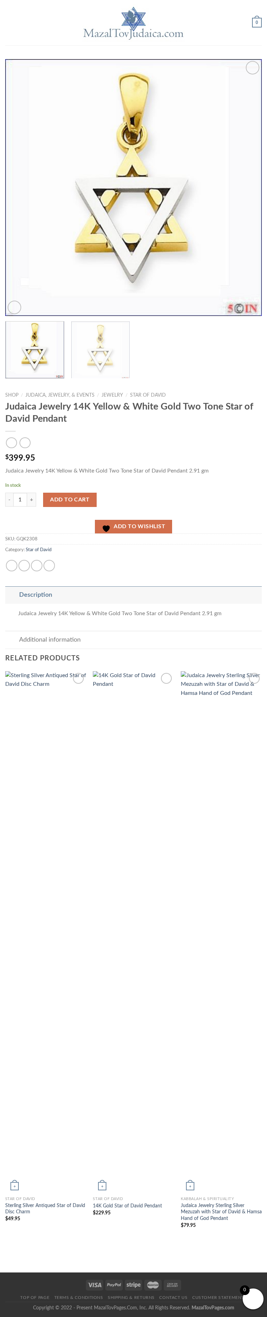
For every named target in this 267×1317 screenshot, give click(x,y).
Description (35, 595)
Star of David (148, 395)
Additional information (50, 640)
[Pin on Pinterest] (49, 565)
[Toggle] (12, 594)
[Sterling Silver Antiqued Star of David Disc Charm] (45, 932)
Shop (11, 395)
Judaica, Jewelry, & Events (60, 395)
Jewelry (112, 395)
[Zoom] (14, 307)
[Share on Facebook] (11, 565)
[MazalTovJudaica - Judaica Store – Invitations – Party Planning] (133, 22)
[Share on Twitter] (24, 565)
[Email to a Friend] (36, 565)
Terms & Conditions (78, 1297)
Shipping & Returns (131, 1297)
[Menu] (9, 22)
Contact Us (173, 1297)
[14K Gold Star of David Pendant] (133, 932)
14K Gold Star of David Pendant (127, 1205)
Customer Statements (219, 1297)
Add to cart (69, 499)
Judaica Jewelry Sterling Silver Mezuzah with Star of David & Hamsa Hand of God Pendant (221, 1212)
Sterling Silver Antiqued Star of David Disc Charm (45, 1209)
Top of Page (34, 1297)
